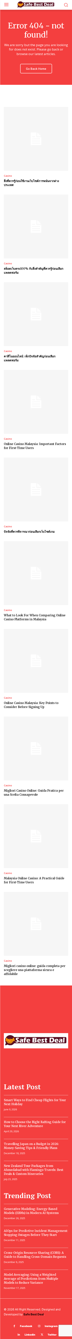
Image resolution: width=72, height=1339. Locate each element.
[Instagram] (39, 1326)
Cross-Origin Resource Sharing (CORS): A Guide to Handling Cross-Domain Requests (35, 1255)
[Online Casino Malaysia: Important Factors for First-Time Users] (36, 402)
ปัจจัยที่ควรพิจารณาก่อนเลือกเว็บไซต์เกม (29, 531)
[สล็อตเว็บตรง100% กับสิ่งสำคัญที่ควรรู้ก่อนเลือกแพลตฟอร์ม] (36, 226)
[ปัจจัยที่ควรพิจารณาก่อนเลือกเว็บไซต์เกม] (36, 489)
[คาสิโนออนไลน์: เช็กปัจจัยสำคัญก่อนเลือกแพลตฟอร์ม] (36, 314)
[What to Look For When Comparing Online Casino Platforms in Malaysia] (36, 573)
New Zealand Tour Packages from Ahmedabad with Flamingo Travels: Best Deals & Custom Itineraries (33, 1170)
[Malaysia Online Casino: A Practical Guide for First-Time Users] (36, 836)
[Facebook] (14, 1326)
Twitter (52, 1334)
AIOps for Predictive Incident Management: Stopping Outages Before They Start (36, 1233)
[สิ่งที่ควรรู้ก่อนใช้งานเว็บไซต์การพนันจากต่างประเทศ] (36, 139)
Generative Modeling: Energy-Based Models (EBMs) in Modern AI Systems (31, 1211)
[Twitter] (42, 1334)
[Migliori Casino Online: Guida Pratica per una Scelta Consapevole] (36, 748)
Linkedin (30, 1334)
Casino (8, 176)
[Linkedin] (19, 1334)
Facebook (26, 1326)
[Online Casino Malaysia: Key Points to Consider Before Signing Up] (36, 661)
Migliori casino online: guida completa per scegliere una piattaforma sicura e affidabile (34, 970)
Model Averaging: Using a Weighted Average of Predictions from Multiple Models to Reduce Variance (31, 1278)
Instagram (51, 1326)
